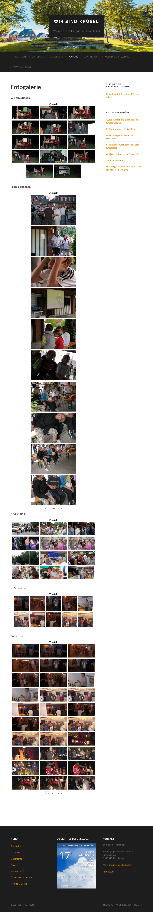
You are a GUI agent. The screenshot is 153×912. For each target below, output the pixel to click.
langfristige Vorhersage (76, 886)
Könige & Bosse (22, 67)
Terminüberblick (114, 160)
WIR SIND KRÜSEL (76, 21)
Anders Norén (124, 905)
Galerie (73, 57)
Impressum (108, 871)
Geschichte (56, 57)
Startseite (20, 57)
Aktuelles (38, 57)
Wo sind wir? (91, 57)
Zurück (53, 104)
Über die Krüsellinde (117, 57)
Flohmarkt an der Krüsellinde (121, 129)
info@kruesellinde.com (120, 864)
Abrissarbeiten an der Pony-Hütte (123, 154)
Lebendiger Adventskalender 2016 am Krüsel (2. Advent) (123, 168)
